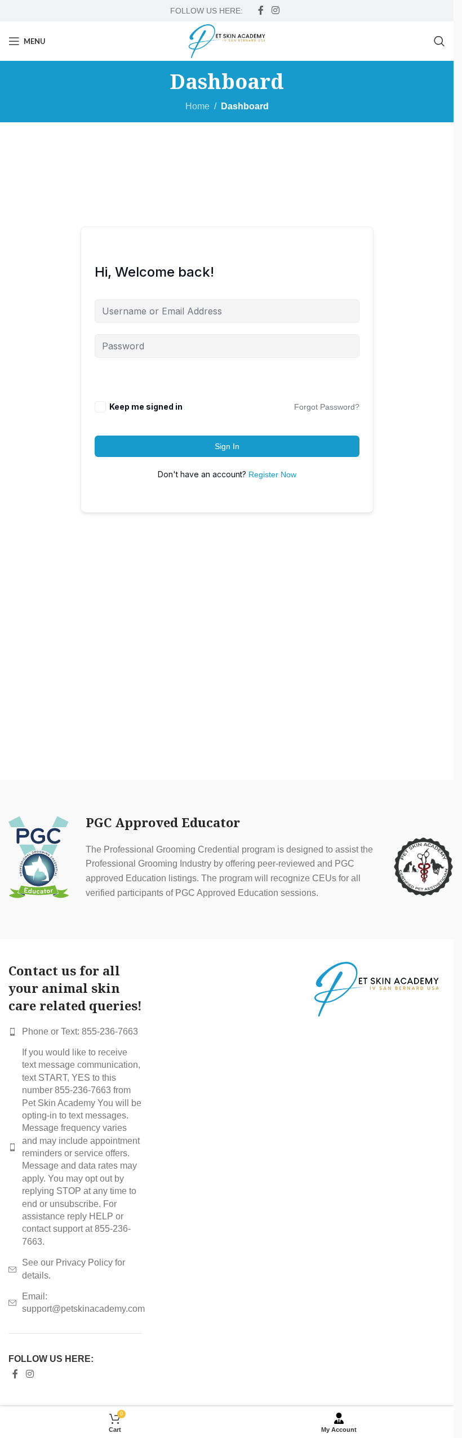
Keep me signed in (146, 406)
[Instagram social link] (275, 10)
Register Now (272, 474)
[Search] (439, 41)
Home (197, 106)
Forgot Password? (326, 406)
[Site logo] (227, 40)
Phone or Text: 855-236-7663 (80, 1031)
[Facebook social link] (261, 10)
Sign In (227, 446)
